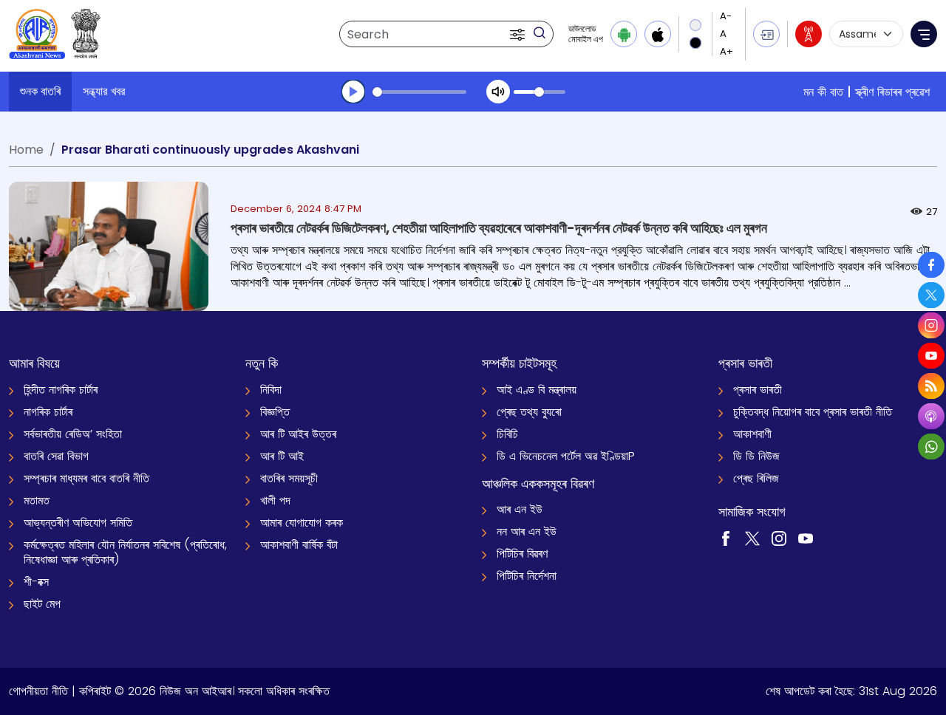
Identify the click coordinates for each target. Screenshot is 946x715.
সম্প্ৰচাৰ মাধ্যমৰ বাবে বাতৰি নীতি (86, 478)
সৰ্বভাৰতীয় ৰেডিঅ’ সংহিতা (73, 433)
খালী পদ (275, 500)
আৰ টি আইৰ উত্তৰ (298, 433)
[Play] (353, 91)
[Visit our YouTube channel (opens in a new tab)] (805, 537)
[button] (519, 34)
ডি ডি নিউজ (756, 456)
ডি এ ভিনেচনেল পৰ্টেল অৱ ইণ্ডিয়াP (566, 456)
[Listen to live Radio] (808, 34)
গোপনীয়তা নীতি (38, 690)
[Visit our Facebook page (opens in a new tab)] (725, 537)
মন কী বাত (823, 91)
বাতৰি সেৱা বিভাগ (56, 456)
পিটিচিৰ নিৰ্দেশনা (527, 575)
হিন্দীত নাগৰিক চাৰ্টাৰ (61, 389)
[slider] (419, 92)
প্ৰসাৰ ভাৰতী (757, 389)
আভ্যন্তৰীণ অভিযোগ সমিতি (78, 522)
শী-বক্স (36, 581)
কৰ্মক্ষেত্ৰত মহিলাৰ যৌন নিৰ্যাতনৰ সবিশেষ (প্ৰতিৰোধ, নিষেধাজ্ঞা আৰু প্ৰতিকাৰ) (125, 552)
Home (26, 149)
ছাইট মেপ (42, 603)
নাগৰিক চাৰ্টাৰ (48, 411)
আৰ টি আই (282, 456)
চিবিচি (507, 433)
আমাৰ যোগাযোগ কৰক (301, 522)
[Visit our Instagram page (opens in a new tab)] (779, 537)
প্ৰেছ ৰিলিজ (756, 478)
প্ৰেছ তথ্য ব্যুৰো (529, 411)
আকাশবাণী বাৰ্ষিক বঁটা (299, 544)
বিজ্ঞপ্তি (275, 411)
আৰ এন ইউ (519, 509)
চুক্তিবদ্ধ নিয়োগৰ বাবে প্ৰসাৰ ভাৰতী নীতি (812, 411)
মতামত (37, 500)
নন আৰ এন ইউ (527, 531)
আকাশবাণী (752, 433)
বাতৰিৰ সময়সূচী (289, 478)
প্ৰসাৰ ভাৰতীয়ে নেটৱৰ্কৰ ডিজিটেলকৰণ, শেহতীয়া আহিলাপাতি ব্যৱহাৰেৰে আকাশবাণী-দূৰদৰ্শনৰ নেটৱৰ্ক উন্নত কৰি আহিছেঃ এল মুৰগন (499, 228)
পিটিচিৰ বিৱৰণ (522, 553)
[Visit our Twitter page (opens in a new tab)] (752, 537)
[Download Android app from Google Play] (623, 34)
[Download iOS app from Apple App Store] (657, 34)
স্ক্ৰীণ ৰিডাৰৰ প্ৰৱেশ (892, 91)
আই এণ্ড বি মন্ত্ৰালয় (536, 389)
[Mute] (498, 91)
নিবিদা (271, 389)
